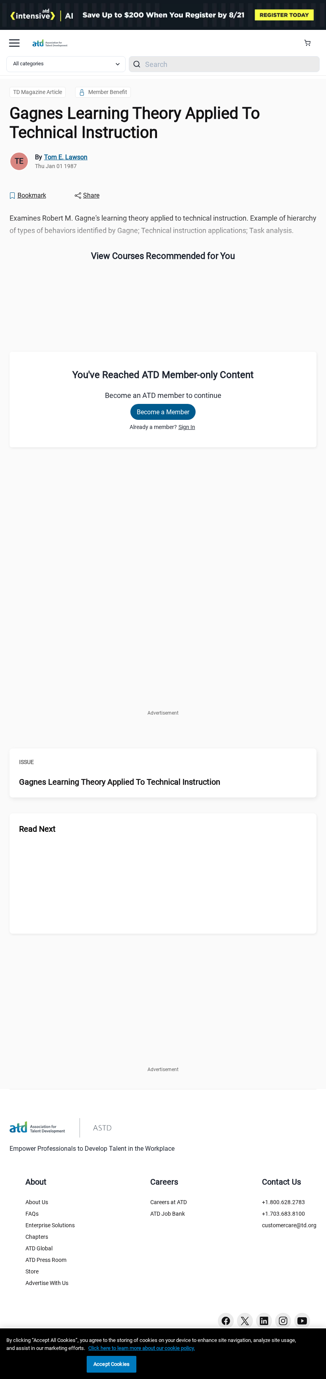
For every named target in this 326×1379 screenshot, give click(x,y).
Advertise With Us (46, 1283)
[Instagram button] (283, 1321)
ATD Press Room (45, 1260)
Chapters (36, 1237)
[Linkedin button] (264, 1321)
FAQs (32, 1214)
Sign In (187, 427)
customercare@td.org (289, 1225)
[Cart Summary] (310, 43)
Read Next (37, 829)
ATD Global (38, 1248)
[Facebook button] (226, 1321)
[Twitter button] (245, 1321)
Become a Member (163, 412)
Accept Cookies (111, 1364)
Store (32, 1271)
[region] (163, 1353)
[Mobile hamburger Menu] (14, 43)
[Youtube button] (302, 1321)
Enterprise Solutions (50, 1225)
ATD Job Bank (167, 1214)
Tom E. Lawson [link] (65, 157)
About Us (36, 1202)
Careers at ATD (168, 1202)
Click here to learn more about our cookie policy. (141, 1348)
